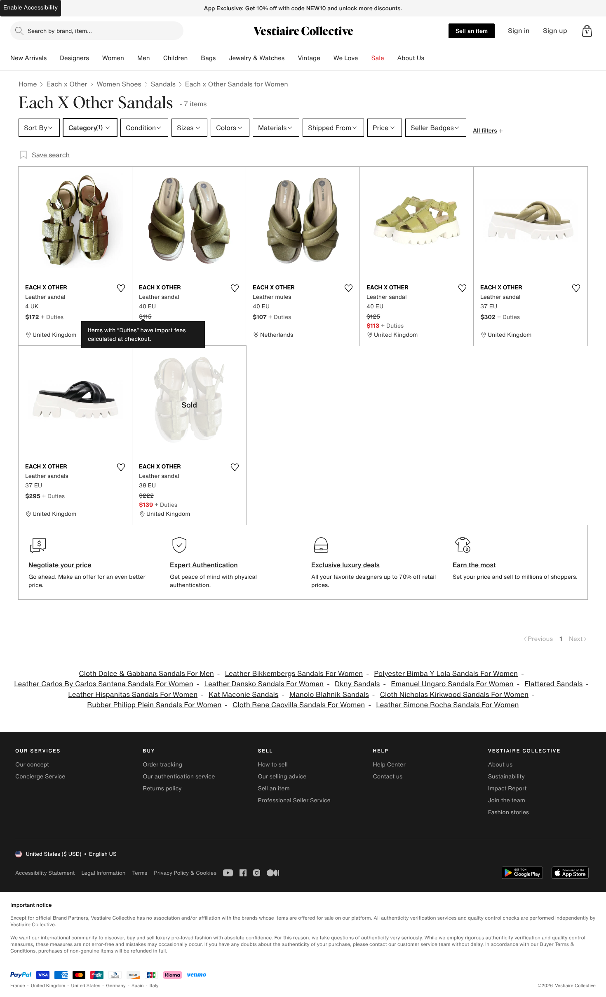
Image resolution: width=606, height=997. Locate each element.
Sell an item (472, 30)
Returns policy (162, 788)
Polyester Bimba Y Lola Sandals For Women (446, 674)
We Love (346, 58)
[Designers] (95, 58)
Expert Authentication (204, 565)
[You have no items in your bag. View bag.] (587, 31)
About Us (410, 58)
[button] (587, 31)
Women (113, 58)
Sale (377, 58)
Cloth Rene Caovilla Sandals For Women (299, 705)
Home (28, 84)
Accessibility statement (45, 873)
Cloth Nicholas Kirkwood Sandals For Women (454, 695)
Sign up (555, 30)
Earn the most (474, 565)
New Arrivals (28, 58)
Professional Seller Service (294, 800)
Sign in (519, 30)
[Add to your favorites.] (121, 288)
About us (500, 764)
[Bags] (222, 58)
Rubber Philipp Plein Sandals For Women (154, 705)
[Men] (156, 58)
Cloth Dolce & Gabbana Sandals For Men (146, 674)
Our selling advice (282, 776)
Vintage (309, 58)
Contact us (388, 776)
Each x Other (66, 84)
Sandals (163, 84)
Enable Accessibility (30, 7)
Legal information (103, 873)
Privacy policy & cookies (185, 873)
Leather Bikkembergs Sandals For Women (294, 674)
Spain (138, 986)
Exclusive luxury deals (345, 565)
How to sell (272, 764)
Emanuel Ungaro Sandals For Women (452, 684)
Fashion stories (508, 812)
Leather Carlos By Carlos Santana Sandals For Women (103, 684)
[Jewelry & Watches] (291, 58)
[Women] (130, 58)
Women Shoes (118, 84)
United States (86, 986)
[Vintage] (327, 58)
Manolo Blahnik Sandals (329, 695)
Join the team (506, 800)
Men (143, 58)
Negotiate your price (60, 565)
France (17, 986)
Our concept (32, 764)
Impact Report (507, 788)
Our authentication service (179, 776)
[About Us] (430, 58)
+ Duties (52, 316)
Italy (154, 986)
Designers (74, 58)
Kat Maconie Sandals (243, 695)
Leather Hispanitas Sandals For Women (132, 695)
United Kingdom (48, 986)
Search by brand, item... (60, 30)
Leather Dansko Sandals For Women (264, 684)
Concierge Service (40, 776)
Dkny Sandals (357, 684)
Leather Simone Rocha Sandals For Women (447, 705)
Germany (116, 986)
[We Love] (365, 58)
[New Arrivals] (53, 58)
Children (175, 58)
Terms (139, 873)
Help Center (389, 764)
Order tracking (162, 764)
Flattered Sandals (553, 684)
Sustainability (506, 776)
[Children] (194, 58)
